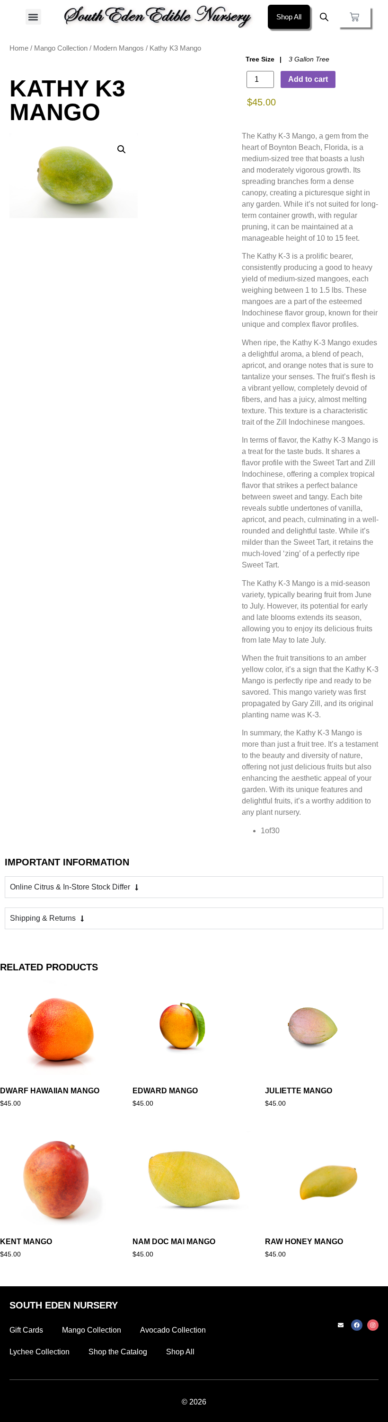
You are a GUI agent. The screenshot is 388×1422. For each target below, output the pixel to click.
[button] (33, 17)
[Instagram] (373, 1325)
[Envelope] (340, 1325)
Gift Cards (26, 1330)
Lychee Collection (39, 1352)
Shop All (180, 1352)
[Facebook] (356, 1325)
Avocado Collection (173, 1330)
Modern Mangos (118, 48)
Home (18, 48)
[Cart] (354, 17)
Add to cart (308, 79)
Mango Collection (61, 48)
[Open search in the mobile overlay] (324, 17)
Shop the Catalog (117, 1352)
